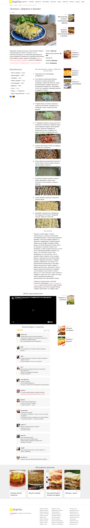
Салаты (71, 1)
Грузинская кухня (74, 522)
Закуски (53, 1)
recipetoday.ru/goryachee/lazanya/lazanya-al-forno (33, 394)
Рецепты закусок (44, 515)
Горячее (31, 1)
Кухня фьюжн (73, 519)
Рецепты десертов (44, 512)
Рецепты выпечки (44, 508)
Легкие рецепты (55, 512)
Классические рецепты (57, 520)
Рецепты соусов (43, 522)
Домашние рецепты (56, 513)
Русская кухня (73, 508)
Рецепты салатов (44, 520)
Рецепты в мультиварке (57, 524)
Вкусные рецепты (56, 519)
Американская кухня (75, 515)
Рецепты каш (43, 517)
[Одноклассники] (12, 96)
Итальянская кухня (74, 513)
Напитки (65, 1)
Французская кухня (74, 517)
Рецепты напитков (44, 519)
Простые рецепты (56, 517)
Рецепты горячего (44, 510)
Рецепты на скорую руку (58, 522)
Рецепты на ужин (56, 508)
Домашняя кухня (74, 512)
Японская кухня (73, 524)
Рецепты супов (43, 524)
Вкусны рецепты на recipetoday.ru (15, 1)
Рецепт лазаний (14, 63)
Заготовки (45, 1)
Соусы (78, 1)
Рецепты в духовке (35, 63)
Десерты (38, 1)
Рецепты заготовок (44, 513)
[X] (14, 96)
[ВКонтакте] (10, 96)
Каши (59, 1)
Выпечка (24, 1)
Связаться (12, 514)
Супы (82, 1)
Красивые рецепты (24, 63)
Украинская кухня (74, 520)
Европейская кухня (74, 510)
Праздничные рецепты (57, 510)
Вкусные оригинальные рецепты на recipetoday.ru (16, 509)
